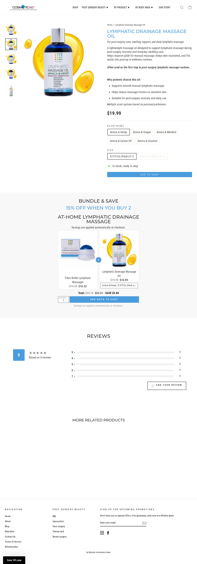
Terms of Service (13, 541)
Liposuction (58, 521)
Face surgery (59, 526)
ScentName (115, 126)
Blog (7, 526)
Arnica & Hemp (118, 132)
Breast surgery (60, 536)
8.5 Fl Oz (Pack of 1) (122, 156)
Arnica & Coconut (147, 140)
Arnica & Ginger (142, 132)
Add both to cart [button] (104, 299)
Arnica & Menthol (166, 132)
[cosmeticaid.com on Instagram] (102, 533)
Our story (164, 7)
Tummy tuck (58, 531)
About (8, 521)
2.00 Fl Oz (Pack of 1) (152, 156)
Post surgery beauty (94, 7)
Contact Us (10, 536)
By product (120, 7)
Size (110, 150)
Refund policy (11, 546)
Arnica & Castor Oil (121, 140)
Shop (75, 7)
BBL (54, 516)
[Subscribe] (144, 523)
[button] (14, 560)
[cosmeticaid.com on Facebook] (108, 533)
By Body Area (142, 7)
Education (9, 531)
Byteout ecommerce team (100, 552)
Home (110, 25)
